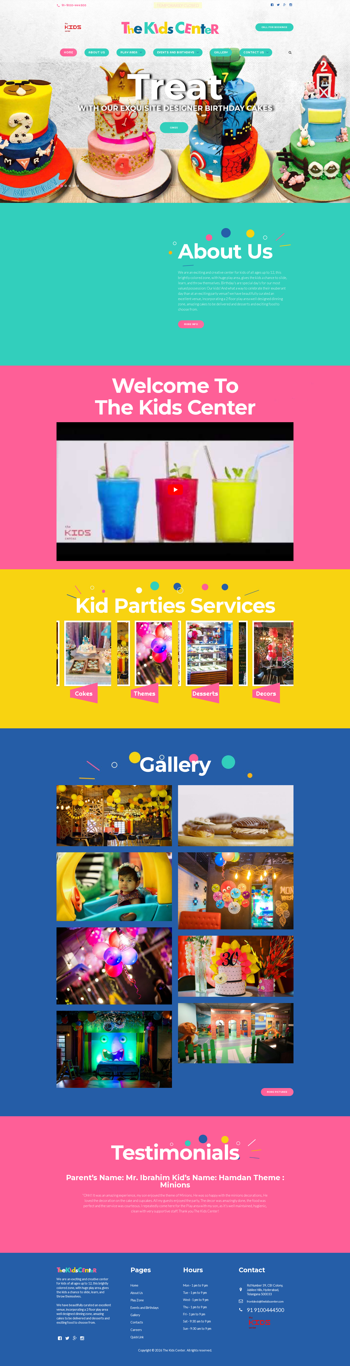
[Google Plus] (284, 4)
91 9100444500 (265, 1304)
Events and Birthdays (175, 52)
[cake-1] (85, 653)
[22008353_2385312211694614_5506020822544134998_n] (207, 653)
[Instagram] (290, 4)
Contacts (136, 1317)
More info (191, 324)
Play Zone (137, 1295)
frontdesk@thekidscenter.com (265, 1296)
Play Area (129, 52)
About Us (97, 52)
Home (68, 52)
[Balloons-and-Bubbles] (267, 653)
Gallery (221, 52)
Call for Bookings (274, 27)
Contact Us (253, 52)
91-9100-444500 (74, 5)
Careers (136, 1324)
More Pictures (277, 1091)
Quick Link (137, 1332)
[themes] (146, 653)
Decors (174, 130)
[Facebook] (272, 4)
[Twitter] (278, 4)
